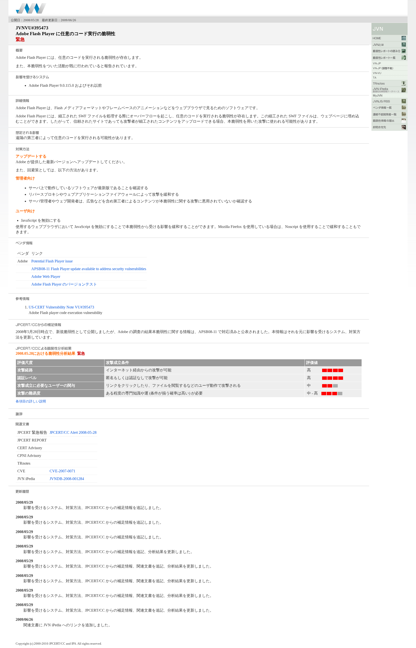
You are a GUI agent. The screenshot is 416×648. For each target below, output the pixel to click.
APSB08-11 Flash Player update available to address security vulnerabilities (88, 269)
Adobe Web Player (45, 276)
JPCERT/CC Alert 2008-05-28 (73, 432)
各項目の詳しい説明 (31, 401)
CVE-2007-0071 (62, 471)
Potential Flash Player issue (52, 261)
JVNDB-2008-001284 (67, 479)
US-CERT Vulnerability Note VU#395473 (61, 307)
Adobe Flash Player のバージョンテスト (64, 284)
